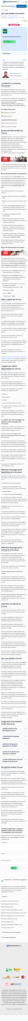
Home (2, 10)
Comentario (4, 842)
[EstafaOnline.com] (11, 2)
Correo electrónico (6, 860)
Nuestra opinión (21, 6)
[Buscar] (23, 2)
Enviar (14, 868)
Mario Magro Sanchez (12, 16)
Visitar (8, 41)
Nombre (3, 853)
